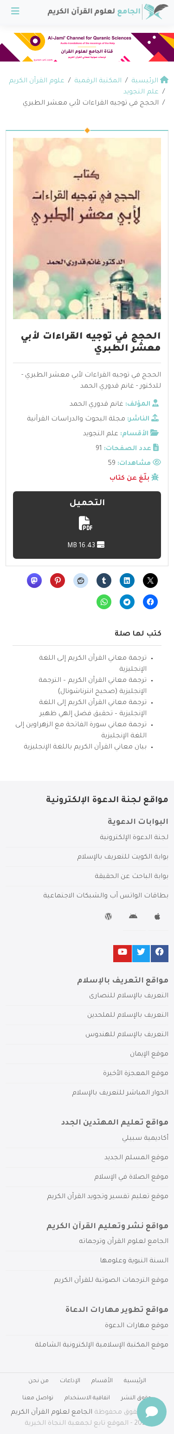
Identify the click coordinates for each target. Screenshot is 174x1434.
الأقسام (102, 1381)
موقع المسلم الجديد (136, 1158)
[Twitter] (141, 953)
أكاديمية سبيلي (145, 1139)
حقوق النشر (136, 1398)
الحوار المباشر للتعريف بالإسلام (120, 1093)
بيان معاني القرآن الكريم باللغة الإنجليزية (85, 747)
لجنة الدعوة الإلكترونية (134, 838)
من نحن (38, 1381)
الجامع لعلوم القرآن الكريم (51, 1412)
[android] (134, 918)
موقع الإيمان (149, 1054)
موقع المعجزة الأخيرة (135, 1074)
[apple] (158, 918)
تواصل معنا (37, 1398)
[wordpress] (110, 918)
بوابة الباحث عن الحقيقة (131, 877)
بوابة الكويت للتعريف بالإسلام (122, 857)
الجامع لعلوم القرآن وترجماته (123, 1242)
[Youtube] (122, 953)
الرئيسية (135, 1381)
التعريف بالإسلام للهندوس (126, 1035)
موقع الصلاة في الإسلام (131, 1177)
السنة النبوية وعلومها (134, 1261)
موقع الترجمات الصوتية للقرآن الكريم (111, 1281)
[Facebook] (159, 953)
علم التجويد (100, 434)
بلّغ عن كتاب (129, 478)
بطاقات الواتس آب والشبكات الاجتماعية (105, 896)
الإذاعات (70, 1381)
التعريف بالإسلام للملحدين (127, 1016)
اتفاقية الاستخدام (87, 1398)
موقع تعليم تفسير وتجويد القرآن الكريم (107, 1197)
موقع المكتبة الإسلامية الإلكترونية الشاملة (101, 1345)
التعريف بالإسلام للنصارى (128, 996)
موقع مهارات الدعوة (136, 1326)
